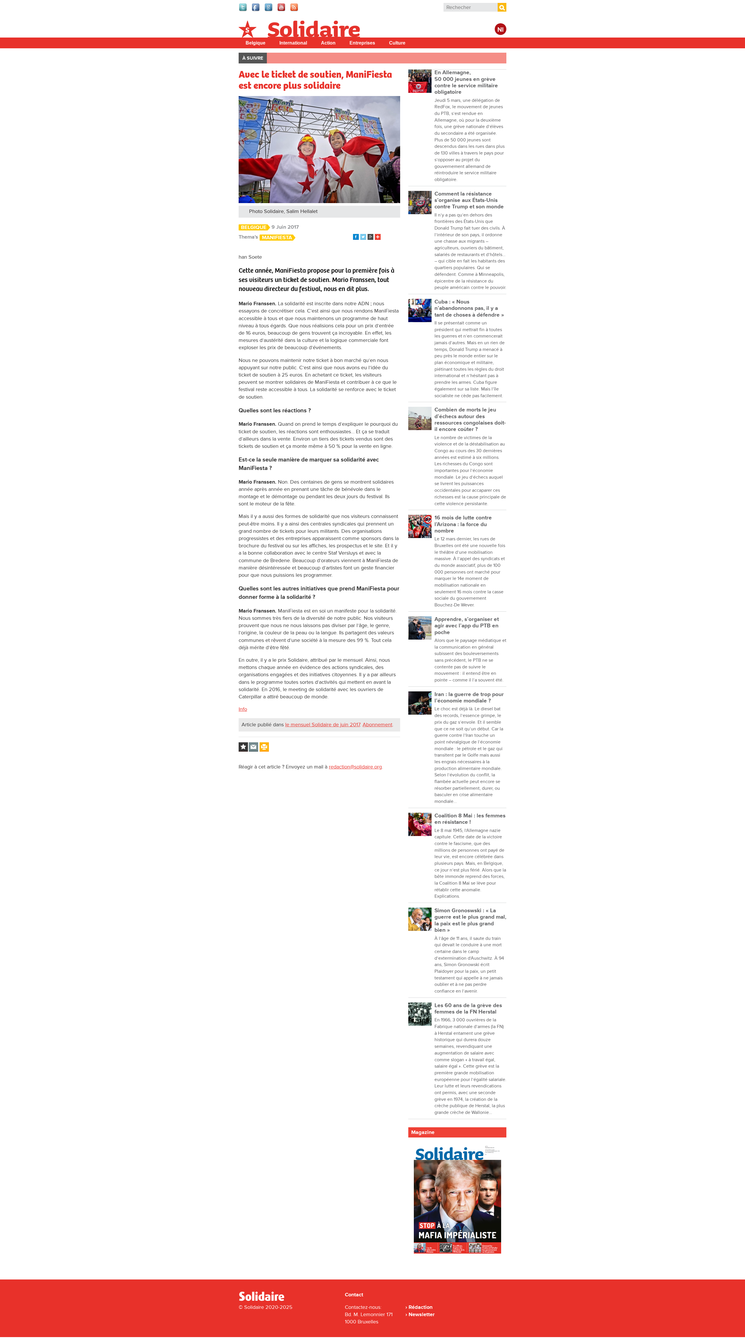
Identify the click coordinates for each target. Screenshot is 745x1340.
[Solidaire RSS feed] (294, 10)
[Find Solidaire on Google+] (269, 10)
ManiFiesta (277, 238)
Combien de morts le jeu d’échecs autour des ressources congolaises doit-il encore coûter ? (470, 420)
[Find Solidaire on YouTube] (281, 10)
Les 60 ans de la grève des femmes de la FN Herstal (468, 1008)
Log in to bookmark (243, 747)
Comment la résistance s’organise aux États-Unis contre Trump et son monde (469, 200)
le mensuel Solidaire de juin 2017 (322, 724)
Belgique (255, 42)
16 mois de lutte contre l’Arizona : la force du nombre (463, 524)
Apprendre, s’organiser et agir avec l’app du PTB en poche (466, 626)
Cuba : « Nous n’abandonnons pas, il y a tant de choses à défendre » (469, 308)
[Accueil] (264, 1300)
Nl (500, 30)
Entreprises (362, 42)
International (293, 42)
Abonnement (377, 724)
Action (328, 42)
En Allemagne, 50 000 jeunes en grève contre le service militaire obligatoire (466, 82)
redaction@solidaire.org (355, 767)
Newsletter (421, 1314)
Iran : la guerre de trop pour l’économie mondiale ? (469, 697)
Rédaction (420, 1307)
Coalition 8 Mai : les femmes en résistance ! (469, 819)
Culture (397, 42)
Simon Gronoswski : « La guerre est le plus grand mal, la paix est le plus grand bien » (470, 920)
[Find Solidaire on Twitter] (243, 10)
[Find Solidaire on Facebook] (256, 10)
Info (243, 709)
